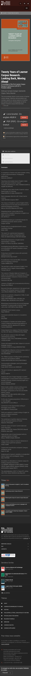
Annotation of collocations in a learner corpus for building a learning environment (15, 464)
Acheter (24, 117)
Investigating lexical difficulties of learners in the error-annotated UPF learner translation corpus (14, 248)
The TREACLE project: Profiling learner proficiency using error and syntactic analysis (15, 358)
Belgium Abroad (9, 579)
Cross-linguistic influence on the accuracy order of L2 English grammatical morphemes (15, 351)
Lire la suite (5, 105)
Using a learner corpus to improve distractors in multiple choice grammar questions (14, 442)
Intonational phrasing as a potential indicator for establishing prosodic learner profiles (14, 221)
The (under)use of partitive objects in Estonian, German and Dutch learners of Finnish (14, 420)
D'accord (5, 672)
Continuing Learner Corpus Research (14, 491)
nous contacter (5, 644)
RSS (2, 546)
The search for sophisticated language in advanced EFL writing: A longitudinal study (13, 235)
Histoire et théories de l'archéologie (13, 567)
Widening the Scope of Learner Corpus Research (16, 497)
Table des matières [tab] (9, 151)
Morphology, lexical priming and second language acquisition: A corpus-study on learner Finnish (15, 305)
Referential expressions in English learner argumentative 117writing (12, 241)
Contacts (4, 549)
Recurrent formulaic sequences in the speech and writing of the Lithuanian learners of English (15, 290)
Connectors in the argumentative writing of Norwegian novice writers (13, 407)
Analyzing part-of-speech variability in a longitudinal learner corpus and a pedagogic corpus (15, 456)
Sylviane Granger (12, 91)
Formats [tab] (7, 155)
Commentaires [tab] (8, 162)
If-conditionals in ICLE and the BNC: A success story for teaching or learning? (14, 261)
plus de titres (6, 593)
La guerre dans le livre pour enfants (13, 586)
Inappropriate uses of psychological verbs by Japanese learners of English (13, 436)
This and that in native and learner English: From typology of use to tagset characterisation (14, 268)
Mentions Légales (6, 543)
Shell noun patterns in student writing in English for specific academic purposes (15, 414)
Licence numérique (9, 128)
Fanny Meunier (11, 93)
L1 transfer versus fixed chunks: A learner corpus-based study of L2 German (15, 191)
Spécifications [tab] (8, 158)
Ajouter (24, 124)
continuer (25, 538)
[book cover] (15, 40)
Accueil (4, 13)
